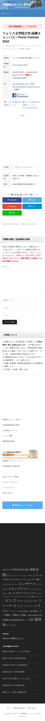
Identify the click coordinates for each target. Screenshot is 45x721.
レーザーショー (14, 611)
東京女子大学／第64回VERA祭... (14, 658)
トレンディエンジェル (18, 596)
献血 (7, 620)
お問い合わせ (7, 493)
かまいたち (13, 575)
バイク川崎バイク (32, 596)
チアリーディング (22, 46)
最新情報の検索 (20, 78)
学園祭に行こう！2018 (11, 420)
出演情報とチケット (10, 430)
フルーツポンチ (29, 606)
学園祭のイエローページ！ (12, 461)
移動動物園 (16, 620)
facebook (13, 200)
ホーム (9, 708)
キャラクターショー (18, 579)
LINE (13, 213)
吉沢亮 (21, 611)
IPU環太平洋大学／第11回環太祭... (15, 665)
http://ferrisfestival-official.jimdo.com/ (26, 87)
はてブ (33, 206)
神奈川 (8, 46)
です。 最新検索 (22, 26)
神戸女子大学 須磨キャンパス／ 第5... (16, 679)
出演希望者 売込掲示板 (11, 466)
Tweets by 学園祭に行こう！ (13, 638)
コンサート (27, 584)
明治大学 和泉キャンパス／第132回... (16, 651)
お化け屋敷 (28, 569)
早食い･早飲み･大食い (16, 615)
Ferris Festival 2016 (25, 167)
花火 (31, 619)
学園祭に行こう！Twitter (23, 505)
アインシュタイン (22, 575)
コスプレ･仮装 (33, 579)
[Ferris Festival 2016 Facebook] (20, 94)
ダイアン (5, 593)
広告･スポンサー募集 (10, 477)
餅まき (14, 625)
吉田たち (26, 611)
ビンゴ (32, 46)
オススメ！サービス (10, 482)
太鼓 (31, 611)
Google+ (12, 206)
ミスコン (13, 49)
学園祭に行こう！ (27, 713)
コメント (5, 267)
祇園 (10, 620)
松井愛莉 (21, 49)
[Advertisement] (22, 139)
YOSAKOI (16, 569)
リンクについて (8, 487)
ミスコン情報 (7, 436)
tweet (33, 200)
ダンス (11, 593)
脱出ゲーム (24, 620)
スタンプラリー (18, 588)
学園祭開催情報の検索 (10, 425)
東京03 (30, 615)
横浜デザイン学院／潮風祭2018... (15, 692)
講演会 (27, 49)
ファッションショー (27, 600)
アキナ (30, 575)
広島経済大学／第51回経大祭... (14, 685)
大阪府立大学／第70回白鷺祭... (14, 672)
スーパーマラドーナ (36, 589)
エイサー (36, 575)
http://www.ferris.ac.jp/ (20, 84)
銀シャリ (8, 625)
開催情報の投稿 (8, 441)
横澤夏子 (35, 615)
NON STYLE (6, 570)
